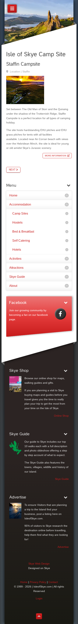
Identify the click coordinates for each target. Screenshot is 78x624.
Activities (15, 258)
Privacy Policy (38, 582)
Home (13, 195)
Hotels (16, 249)
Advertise (63, 546)
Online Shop (61, 415)
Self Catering (21, 240)
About (13, 285)
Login (39, 598)
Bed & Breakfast (23, 231)
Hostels (17, 222)
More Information (55, 155)
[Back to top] (39, 616)
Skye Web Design (39, 563)
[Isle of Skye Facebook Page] (60, 314)
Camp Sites (20, 213)
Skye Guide (17, 276)
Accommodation (20, 204)
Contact (53, 582)
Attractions (16, 267)
